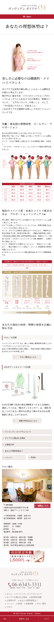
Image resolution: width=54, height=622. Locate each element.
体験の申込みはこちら (28, 421)
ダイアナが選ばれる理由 (15, 438)
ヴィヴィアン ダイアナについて (18, 432)
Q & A (33, 457)
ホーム (9, 594)
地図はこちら (43, 506)
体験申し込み (24, 619)
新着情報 (29, 604)
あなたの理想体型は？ (14, 451)
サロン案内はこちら (28, 357)
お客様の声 (9, 445)
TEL (4, 619)
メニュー (8, 457)
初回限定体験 (36, 597)
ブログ (9, 607)
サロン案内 (41, 604)
